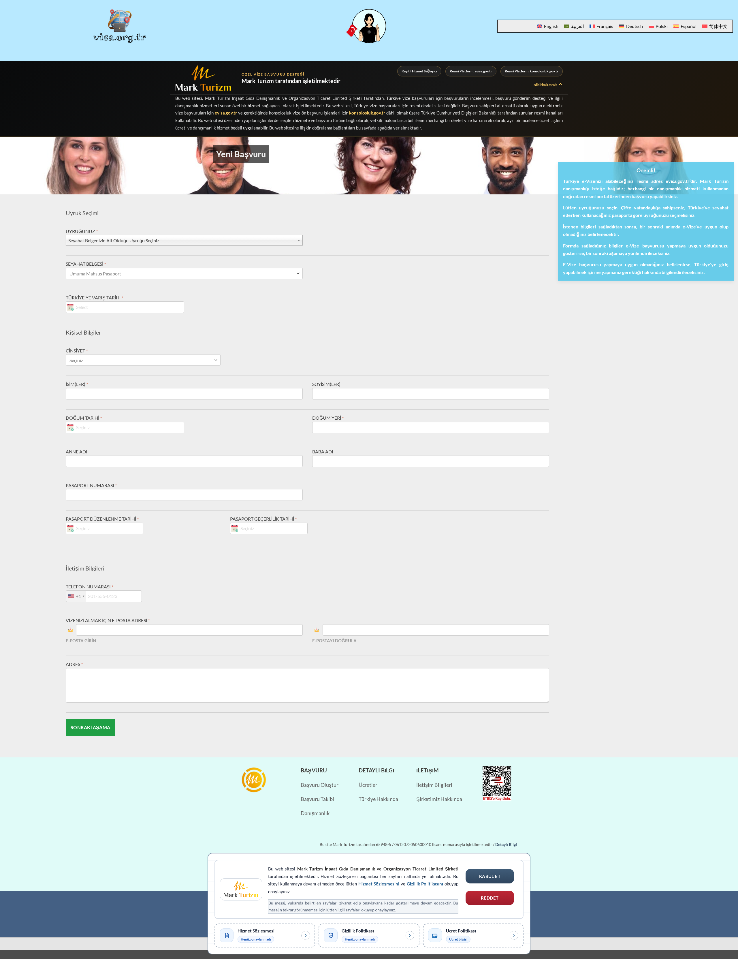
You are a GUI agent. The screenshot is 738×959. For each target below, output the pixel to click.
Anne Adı (76, 451)
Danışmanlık (315, 813)
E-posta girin (81, 640)
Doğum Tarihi (83, 418)
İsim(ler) (77, 384)
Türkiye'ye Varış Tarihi (94, 297)
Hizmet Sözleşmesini (379, 883)
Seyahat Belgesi (86, 264)
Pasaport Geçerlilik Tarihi (263, 518)
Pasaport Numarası (91, 485)
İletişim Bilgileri (434, 785)
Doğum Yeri (327, 418)
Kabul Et (490, 876)
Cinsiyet (76, 350)
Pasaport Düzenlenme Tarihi (102, 518)
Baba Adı (322, 451)
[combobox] (76, 596)
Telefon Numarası (89, 586)
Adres (74, 664)
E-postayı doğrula (334, 640)
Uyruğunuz (81, 231)
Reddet (490, 897)
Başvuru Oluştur (319, 785)
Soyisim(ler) (326, 384)
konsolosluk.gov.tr (367, 112)
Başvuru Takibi (317, 799)
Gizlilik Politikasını (425, 883)
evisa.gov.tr (226, 112)
